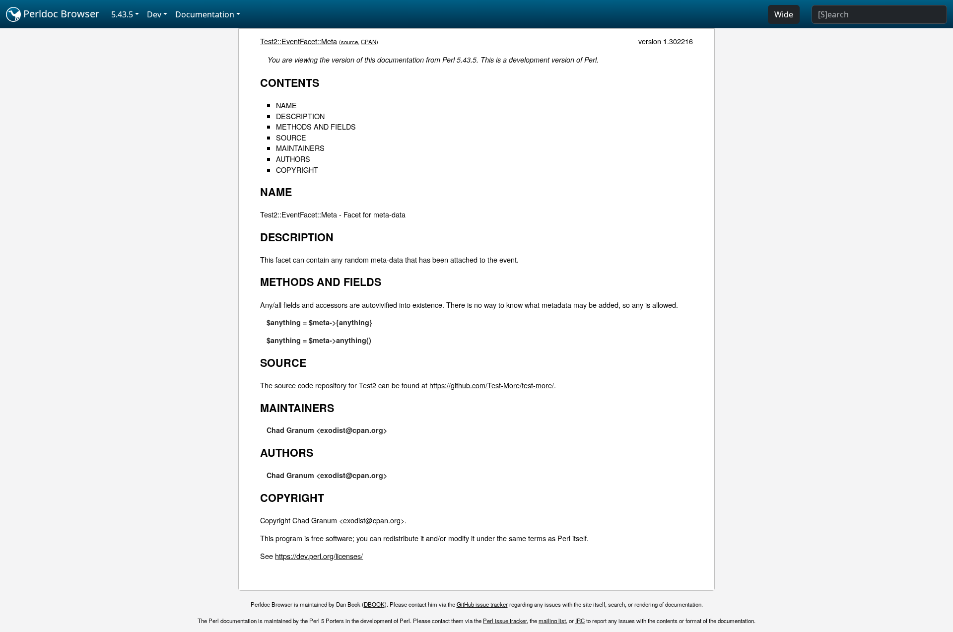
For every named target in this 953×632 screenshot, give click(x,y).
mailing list (552, 621)
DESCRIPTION (300, 116)
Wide (783, 14)
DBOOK (374, 604)
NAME (286, 105)
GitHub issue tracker (482, 604)
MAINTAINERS (300, 147)
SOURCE (291, 137)
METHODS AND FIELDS (316, 126)
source (349, 42)
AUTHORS (293, 158)
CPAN (368, 42)
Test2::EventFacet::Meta (298, 41)
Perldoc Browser (60, 13)
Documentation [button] (204, 14)
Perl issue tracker (505, 621)
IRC (580, 621)
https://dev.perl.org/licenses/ (319, 556)
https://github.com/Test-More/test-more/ (491, 385)
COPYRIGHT (297, 169)
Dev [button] (154, 14)
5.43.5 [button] (122, 14)
